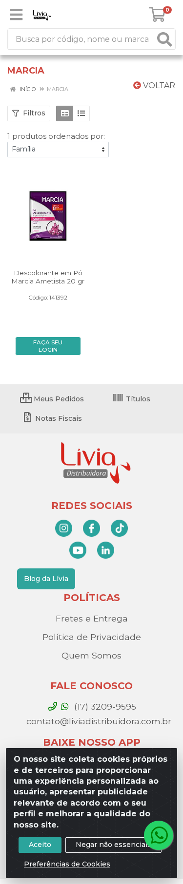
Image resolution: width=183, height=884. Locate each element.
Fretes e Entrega (92, 618)
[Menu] (16, 14)
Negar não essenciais (113, 844)
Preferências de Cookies (67, 864)
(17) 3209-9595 (104, 706)
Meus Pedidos (58, 399)
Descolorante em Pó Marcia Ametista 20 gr (47, 277)
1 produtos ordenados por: (56, 136)
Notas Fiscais (57, 418)
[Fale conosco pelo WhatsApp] (158, 835)
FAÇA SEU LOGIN (47, 346)
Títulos (137, 399)
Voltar (158, 85)
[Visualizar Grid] (64, 113)
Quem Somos (91, 655)
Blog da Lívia (46, 578)
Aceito (40, 844)
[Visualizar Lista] (81, 113)
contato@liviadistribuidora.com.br (97, 721)
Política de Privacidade (91, 637)
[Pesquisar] (164, 39)
